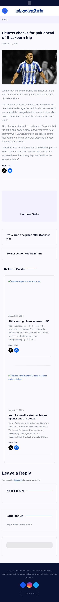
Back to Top (31, 593)
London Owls (29, 214)
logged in (18, 480)
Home (5, 19)
